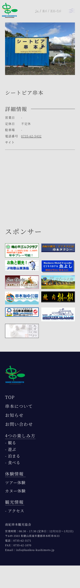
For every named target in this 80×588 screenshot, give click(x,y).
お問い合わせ (19, 424)
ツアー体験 (15, 482)
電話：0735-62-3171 (18, 540)
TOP (10, 397)
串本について (19, 406)
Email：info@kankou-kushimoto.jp (29, 550)
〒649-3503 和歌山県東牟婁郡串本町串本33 (32, 536)
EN (44, 10)
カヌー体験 (15, 490)
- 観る (10, 442)
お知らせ (14, 415)
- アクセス (14, 510)
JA (37, 10)
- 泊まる (12, 456)
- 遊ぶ (10, 449)
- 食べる (12, 462)
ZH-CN (55, 10)
